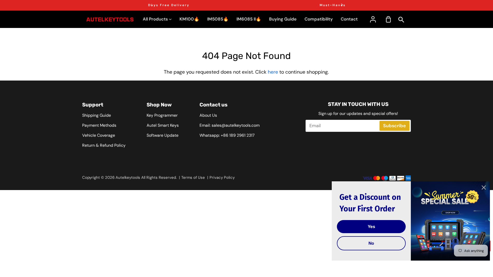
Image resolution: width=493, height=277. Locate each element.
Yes (371, 226)
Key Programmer (162, 115)
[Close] (484, 187)
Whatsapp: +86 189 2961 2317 (227, 135)
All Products (156, 19)
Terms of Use (193, 177)
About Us (208, 115)
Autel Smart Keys (163, 125)
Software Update (162, 135)
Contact (349, 19)
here (273, 72)
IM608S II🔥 (248, 19)
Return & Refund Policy (104, 145)
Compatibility (319, 19)
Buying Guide (283, 19)
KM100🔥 (189, 19)
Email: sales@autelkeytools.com (230, 125)
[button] (342, 4)
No (371, 243)
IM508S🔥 (218, 19)
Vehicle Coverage (98, 135)
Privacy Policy (222, 177)
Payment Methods (99, 125)
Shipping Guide (96, 115)
